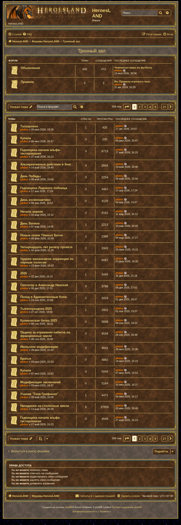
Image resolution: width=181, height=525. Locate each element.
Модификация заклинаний (40, 382)
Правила (27, 82)
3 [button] (145, 107)
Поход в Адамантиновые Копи (43, 297)
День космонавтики (35, 200)
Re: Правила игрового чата (132, 81)
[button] (126, 107)
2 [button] (139, 107)
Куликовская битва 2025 (38, 320)
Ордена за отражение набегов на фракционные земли (45, 334)
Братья (25, 358)
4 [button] (150, 107)
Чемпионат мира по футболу (133, 67)
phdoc (118, 70)
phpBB (68, 507)
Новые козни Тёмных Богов (41, 235)
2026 (23, 273)
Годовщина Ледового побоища (43, 188)
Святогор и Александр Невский (44, 285)
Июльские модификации (39, 347)
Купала (25, 138)
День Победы (30, 176)
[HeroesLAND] (48, 11)
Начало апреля (31, 211)
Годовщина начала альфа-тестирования (40, 151)
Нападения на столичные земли (44, 406)
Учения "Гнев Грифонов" (39, 394)
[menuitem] (27, 34)
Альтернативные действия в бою (45, 164)
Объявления (30, 68)
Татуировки (29, 126)
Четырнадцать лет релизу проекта (46, 247)
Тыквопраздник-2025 (36, 308)
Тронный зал (92, 50)
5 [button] (155, 107)
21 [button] (164, 107)
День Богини (30, 223)
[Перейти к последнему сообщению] (125, 126)
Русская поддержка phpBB (127, 507)
